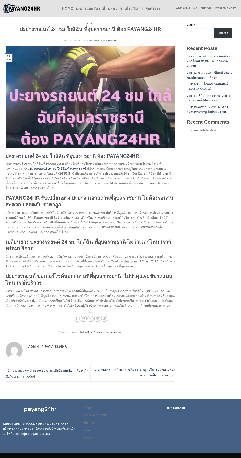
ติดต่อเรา (152, 8)
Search (191, 24)
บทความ (115, 8)
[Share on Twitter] (84, 319)
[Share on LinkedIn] (104, 319)
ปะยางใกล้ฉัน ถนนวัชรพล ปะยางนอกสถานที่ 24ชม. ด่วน (208, 98)
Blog (90, 23)
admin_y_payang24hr (104, 40)
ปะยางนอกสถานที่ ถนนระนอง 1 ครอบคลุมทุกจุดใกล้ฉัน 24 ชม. (207, 109)
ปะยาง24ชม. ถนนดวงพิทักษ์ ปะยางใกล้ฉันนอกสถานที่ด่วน (209, 75)
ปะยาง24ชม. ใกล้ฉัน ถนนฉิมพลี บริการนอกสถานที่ (207, 86)
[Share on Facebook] (77, 319)
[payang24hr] (21, 8)
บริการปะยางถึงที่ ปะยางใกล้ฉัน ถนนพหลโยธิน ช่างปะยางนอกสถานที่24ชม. (211, 61)
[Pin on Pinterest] (97, 319)
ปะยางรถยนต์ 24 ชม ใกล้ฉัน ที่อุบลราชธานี (58, 168)
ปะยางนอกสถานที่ (90, 8)
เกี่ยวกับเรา (134, 8)
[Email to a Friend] (90, 319)
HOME (67, 8)
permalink (115, 332)
